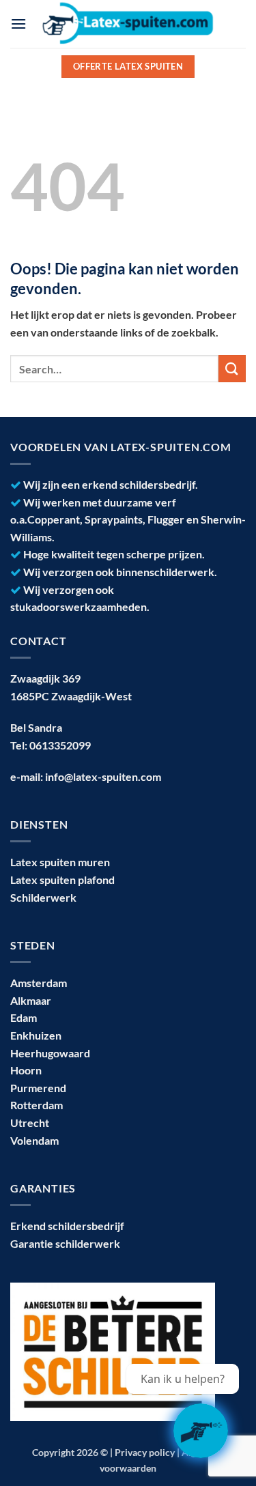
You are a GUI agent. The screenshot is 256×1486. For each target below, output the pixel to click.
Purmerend (38, 1087)
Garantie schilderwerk (65, 1243)
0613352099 (60, 745)
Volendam (34, 1140)
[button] (18, 23)
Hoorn (26, 1069)
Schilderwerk (43, 897)
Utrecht (29, 1122)
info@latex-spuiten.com (103, 776)
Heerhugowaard (50, 1052)
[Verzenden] (232, 368)
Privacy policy (145, 1452)
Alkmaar (30, 1000)
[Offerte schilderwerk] (200, 1430)
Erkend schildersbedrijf (67, 1225)
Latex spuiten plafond (62, 879)
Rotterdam (36, 1104)
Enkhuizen (35, 1035)
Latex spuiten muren (60, 861)
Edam (23, 1017)
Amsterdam (38, 982)
